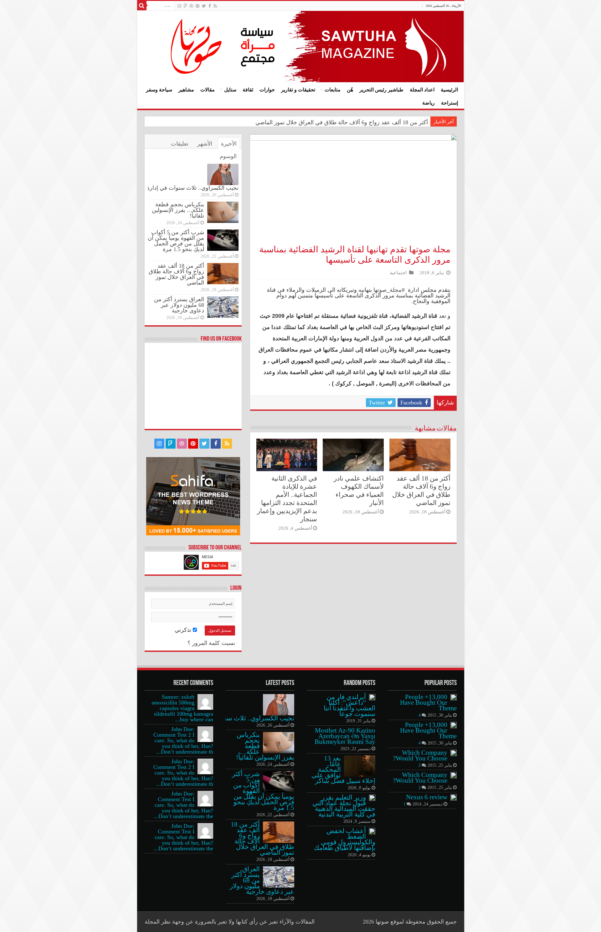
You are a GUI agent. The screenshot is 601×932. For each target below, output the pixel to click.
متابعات (333, 89)
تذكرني (184, 630)
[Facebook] (210, 6)
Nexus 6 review (426, 797)
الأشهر (204, 144)
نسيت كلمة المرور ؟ (211, 643)
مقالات (207, 89)
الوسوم (228, 156)
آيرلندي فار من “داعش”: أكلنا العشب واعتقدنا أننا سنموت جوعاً (349, 705)
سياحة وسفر (159, 89)
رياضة (428, 103)
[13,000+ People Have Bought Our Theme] (453, 697)
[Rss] (215, 6)
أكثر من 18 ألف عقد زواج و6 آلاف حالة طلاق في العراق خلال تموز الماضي (341, 122)
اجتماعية (398, 272)
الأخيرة (229, 144)
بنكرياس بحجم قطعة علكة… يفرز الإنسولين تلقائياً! (178, 210)
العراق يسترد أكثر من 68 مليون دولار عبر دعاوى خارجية (179, 305)
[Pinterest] (197, 6)
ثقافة (248, 89)
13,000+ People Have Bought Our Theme (428, 702)
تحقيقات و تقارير (298, 89)
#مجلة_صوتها (389, 290)
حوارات (267, 89)
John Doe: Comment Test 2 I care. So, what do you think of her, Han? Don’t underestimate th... (183, 740)
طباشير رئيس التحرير (381, 89)
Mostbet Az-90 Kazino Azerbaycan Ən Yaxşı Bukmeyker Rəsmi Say (345, 736)
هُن (350, 89)
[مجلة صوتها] (300, 46)
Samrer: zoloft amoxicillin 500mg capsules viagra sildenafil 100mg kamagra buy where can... (182, 708)
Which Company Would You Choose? (420, 755)
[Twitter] (204, 6)
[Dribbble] (191, 6)
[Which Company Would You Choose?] (453, 753)
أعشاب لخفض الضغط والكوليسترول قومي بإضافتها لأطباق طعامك (344, 839)
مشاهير (186, 89)
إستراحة (449, 103)
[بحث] (141, 5)
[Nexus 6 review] (453, 797)
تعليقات (179, 144)
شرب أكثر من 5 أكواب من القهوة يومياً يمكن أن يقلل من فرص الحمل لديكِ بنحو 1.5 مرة (176, 240)
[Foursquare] (185, 6)
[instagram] (179, 6)
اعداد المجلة (422, 89)
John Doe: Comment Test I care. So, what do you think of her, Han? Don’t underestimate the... (183, 804)
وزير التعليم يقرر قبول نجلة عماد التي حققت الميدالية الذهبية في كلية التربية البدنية (343, 806)
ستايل (230, 89)
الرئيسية (449, 89)
